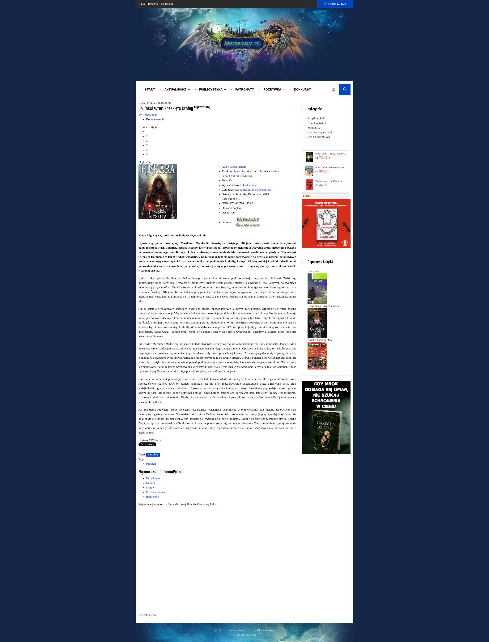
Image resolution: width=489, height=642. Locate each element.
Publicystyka (211, 89)
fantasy (267, 189)
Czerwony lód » (206, 504)
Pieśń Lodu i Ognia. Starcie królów (331, 153)
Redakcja (153, 3)
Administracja (236, 630)
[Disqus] (217, 559)
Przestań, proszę (155, 492)
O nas (141, 3)
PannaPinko (150, 114)
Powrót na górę (147, 614)
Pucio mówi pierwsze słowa (329, 167)
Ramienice (152, 496)
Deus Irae (313, 271)
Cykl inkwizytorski (240, 175)
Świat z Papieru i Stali (320, 339)
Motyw (150, 487)
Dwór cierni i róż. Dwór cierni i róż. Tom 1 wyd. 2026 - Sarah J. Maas (331, 181)
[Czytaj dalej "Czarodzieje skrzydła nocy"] (317, 322)
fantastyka (257, 189)
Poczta (217, 630)
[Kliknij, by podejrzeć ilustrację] (157, 191)
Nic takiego (153, 478)
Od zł (322, 157)
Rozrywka (272, 89)
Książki (153, 455)
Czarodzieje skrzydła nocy (323, 305)
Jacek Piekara (238, 166)
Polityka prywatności (264, 630)
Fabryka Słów (248, 185)
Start (150, 89)
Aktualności (175, 89)
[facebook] (310, 3)
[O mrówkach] (326, 223)
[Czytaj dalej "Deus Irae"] (317, 288)
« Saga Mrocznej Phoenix (181, 504)
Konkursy (302, 89)
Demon (150, 482)
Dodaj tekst (167, 3)
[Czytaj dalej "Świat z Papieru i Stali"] (317, 355)
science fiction (242, 189)
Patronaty (244, 89)
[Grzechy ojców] (326, 417)
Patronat (151, 463)
